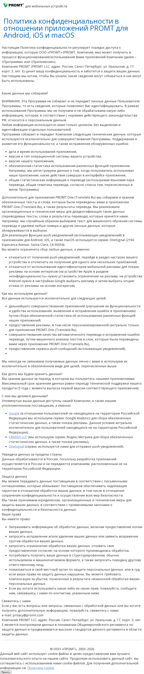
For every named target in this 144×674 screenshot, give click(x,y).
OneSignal (16, 446)
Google (14, 413)
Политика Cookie (40, 668)
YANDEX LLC (18, 437)
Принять (5, 672)
